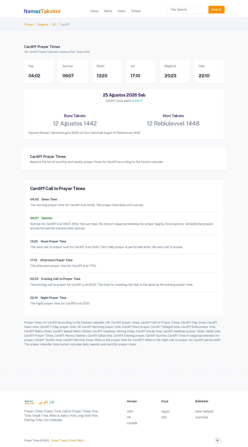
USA (130, 411)
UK (54, 24)
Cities (72, 440)
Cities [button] (121, 11)
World (81, 440)
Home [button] (94, 11)
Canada (132, 423)
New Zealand (204, 411)
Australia (201, 417)
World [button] (108, 11)
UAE (164, 417)
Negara (43, 24)
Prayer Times (59, 440)
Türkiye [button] (136, 11)
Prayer (29, 24)
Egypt (165, 411)
